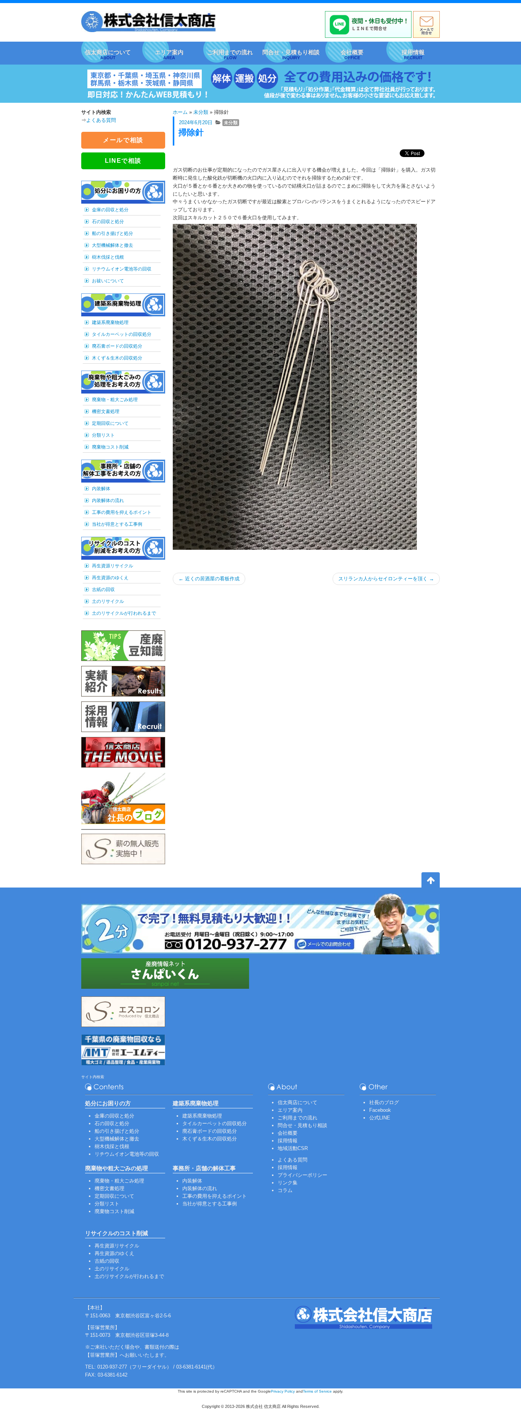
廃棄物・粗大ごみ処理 (115, 399)
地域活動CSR (293, 1148)
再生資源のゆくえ (110, 577)
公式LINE (379, 1118)
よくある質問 (101, 120)
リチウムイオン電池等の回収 (121, 269)
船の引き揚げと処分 (112, 233)
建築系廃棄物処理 (110, 322)
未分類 (200, 112)
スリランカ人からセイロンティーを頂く (386, 578)
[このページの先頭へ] (430, 881)
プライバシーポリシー (302, 1175)
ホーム (180, 112)
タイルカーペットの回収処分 (121, 334)
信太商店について (297, 1102)
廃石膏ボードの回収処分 (117, 346)
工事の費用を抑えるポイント (121, 512)
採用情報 (287, 1141)
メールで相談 (123, 140)
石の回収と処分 (108, 221)
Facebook (380, 1110)
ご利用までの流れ (297, 1118)
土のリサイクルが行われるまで (124, 613)
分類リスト (103, 435)
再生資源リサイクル (112, 566)
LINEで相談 (123, 160)
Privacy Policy (283, 1391)
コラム (285, 1190)
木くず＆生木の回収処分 (117, 358)
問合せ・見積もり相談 (302, 1125)
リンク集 (287, 1183)
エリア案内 (290, 1110)
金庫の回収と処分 (110, 209)
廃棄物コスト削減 (110, 447)
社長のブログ (384, 1102)
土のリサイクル (108, 601)
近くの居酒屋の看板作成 (209, 578)
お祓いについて (108, 280)
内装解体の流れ (108, 500)
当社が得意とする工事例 (117, 524)
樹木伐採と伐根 (108, 257)
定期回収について (110, 423)
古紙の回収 (103, 589)
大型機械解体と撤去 (112, 245)
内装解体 (101, 488)
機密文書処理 (105, 411)
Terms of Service (317, 1391)
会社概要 (287, 1133)
